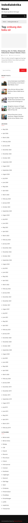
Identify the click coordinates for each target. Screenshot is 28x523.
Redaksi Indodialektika (15, 55)
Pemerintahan (7, 491)
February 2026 (7, 141)
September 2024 (7, 170)
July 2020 (5, 358)
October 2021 (6, 305)
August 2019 (6, 403)
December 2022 (7, 248)
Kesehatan (6, 471)
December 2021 (7, 297)
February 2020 (7, 378)
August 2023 (6, 215)
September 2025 (7, 162)
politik (4, 501)
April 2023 (5, 231)
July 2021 (5, 313)
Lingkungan (6, 474)
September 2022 (7, 260)
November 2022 (7, 252)
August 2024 (6, 174)
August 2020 (6, 354)
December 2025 (7, 150)
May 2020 (5, 366)
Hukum (5, 461)
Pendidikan (6, 495)
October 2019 (6, 395)
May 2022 (5, 276)
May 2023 (5, 227)
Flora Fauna (6, 457)
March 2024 (6, 195)
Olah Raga (5, 481)
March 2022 (6, 284)
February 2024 (7, 199)
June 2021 (5, 317)
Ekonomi (5, 454)
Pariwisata (5, 488)
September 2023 (7, 211)
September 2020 (7, 350)
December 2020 (7, 338)
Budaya (5, 444)
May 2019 (5, 415)
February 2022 (7, 289)
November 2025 (7, 154)
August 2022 (6, 264)
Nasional (5, 478)
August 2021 (6, 309)
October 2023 (6, 207)
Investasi (5, 467)
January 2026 (6, 145)
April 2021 (5, 325)
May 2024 (5, 186)
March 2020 (6, 374)
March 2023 (6, 235)
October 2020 (6, 346)
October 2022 (6, 256)
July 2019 (5, 407)
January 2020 (6, 382)
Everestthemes (18, 521)
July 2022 (5, 268)
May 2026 (5, 129)
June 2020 (5, 362)
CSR (4, 447)
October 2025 (6, 158)
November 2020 (7, 342)
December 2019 (7, 387)
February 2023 (7, 239)
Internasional (6, 464)
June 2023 (5, 223)
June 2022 (5, 272)
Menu (5, 16)
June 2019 (5, 411)
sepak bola (6, 505)
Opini (4, 484)
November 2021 (7, 301)
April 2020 (5, 370)
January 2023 (6, 244)
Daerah (5, 451)
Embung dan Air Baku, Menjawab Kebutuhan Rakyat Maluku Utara (13, 52)
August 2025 (6, 166)
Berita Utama (6, 440)
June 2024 (5, 182)
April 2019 (5, 419)
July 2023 (5, 219)
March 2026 (6, 137)
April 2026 (5, 133)
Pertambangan (7, 498)
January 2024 (6, 203)
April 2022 (5, 280)
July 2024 (5, 178)
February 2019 (7, 427)
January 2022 (6, 293)
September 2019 (7, 399)
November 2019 (7, 391)
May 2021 (5, 321)
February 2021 (7, 329)
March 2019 (6, 423)
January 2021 (6, 333)
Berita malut (6, 437)
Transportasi (6, 508)
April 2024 (5, 190)
